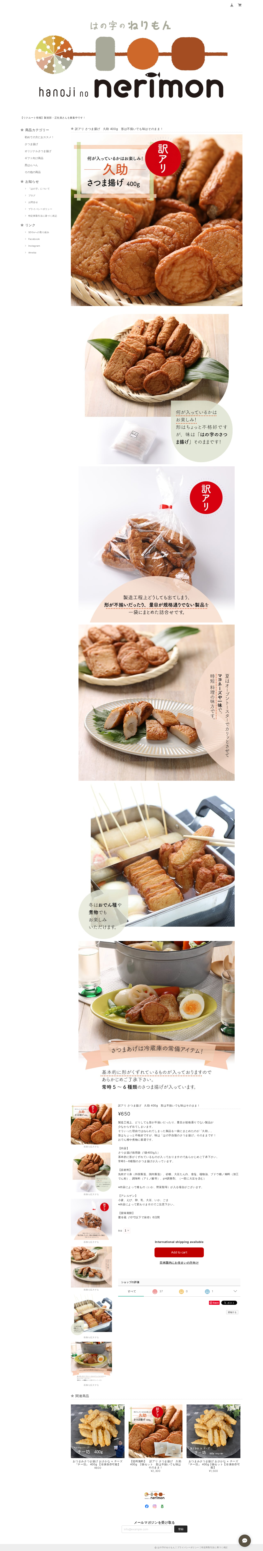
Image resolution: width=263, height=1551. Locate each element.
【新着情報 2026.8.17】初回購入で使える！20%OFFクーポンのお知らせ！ (66, 117)
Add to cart (179, 1252)
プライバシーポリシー (40, 209)
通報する (232, 1312)
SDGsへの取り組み (38, 232)
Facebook (34, 239)
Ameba (32, 252)
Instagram (34, 245)
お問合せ (33, 202)
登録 (180, 1529)
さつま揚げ (31, 144)
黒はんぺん (31, 165)
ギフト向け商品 (34, 158)
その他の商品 (33, 172)
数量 (120, 1230)
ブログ (32, 195)
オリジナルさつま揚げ (38, 151)
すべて (132, 1291)
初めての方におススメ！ (39, 137)
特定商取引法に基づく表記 (42, 215)
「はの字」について (39, 188)
